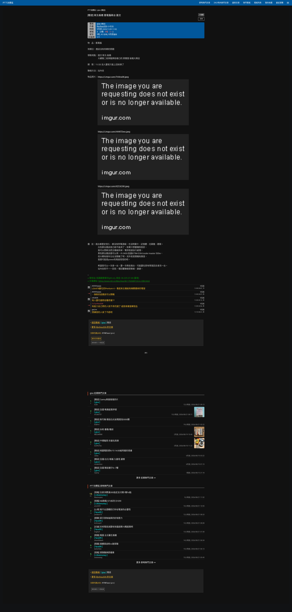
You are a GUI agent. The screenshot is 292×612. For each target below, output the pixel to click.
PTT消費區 (92, 10)
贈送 (100, 322)
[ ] (97, 402)
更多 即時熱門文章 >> (146, 562)
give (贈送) (101, 10)
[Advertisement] (146, 370)
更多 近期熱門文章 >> (146, 478)
